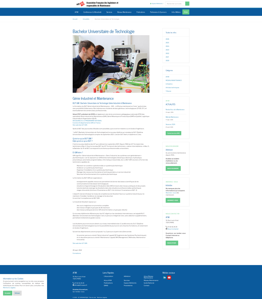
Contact (146, 285)
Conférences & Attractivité (92, 12)
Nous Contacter (173, 229)
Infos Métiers (176, 12)
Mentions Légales (102, 297)
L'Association (108, 276)
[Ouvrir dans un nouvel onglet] (165, 277)
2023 (167, 50)
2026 (167, 39)
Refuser (17, 293)
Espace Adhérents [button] (157, 3)
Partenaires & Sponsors (158, 12)
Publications (141, 12)
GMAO (106, 285)
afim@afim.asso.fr (81, 285)
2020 (167, 60)
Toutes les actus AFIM (173, 133)
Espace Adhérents (130, 283)
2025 (167, 42)
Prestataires (128, 285)
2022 (167, 53)
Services (109, 12)
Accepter (8, 293)
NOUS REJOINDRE (173, 168)
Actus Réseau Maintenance (148, 277)
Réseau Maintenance (124, 12)
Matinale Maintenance (172, 117)
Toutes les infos (171, 32)
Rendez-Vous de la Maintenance (175, 109)
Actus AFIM (108, 280)
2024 (167, 46)
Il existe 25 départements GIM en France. (87, 123)
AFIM (81, 3)
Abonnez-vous (171, 193)
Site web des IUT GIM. (80, 125)
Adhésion (169, 149)
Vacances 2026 (170, 124)
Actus (186, 12)
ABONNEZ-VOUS (172, 200)
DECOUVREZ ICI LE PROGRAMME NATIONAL (87, 120)
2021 (167, 57)
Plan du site (92, 297)
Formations (77, 253)
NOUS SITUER (171, 243)
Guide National (149, 283)
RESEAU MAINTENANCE (174, 80)
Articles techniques (172, 87)
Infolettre (169, 84)
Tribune (168, 91)
